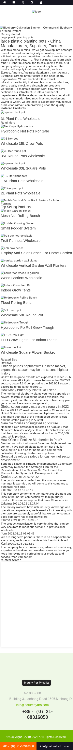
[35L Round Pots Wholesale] (13, 150)
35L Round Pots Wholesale (23, 156)
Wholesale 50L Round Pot (22, 315)
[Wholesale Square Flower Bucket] (11, 347)
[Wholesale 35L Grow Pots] (9, 138)
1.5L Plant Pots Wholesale (22, 181)
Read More (8, 122)
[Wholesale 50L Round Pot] (11, 309)
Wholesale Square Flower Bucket (28, 352)
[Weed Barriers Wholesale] (20, 272)
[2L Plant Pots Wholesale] (12, 188)
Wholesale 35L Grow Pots (22, 144)
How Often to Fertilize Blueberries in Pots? (31, 440)
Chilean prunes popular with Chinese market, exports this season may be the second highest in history (36, 369)
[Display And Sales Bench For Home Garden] (12, 247)
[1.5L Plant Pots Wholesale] (14, 175)
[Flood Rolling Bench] (19, 297)
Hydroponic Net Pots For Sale (25, 131)
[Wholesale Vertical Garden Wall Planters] (20, 260)
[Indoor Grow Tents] (15, 285)
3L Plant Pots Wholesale (20, 119)
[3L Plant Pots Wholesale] (13, 111)
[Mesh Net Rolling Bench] (16, 210)
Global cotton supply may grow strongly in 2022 (35, 406)
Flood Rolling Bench (17, 303)
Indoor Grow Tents (16, 290)
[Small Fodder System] (18, 222)
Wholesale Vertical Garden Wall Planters (33, 266)
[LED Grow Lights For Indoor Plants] (12, 334)
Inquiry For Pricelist (36, 682)
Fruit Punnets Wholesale (21, 241)
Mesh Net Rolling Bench (20, 216)
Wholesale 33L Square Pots (23, 168)
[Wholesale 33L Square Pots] (13, 163)
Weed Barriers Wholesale (21, 278)
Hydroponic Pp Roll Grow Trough (27, 327)
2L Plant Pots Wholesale (20, 193)
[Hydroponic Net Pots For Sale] (17, 125)
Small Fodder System (18, 228)
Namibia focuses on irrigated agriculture (29, 423)
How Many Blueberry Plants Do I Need (28, 390)
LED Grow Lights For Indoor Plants (29, 340)
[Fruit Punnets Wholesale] (16, 235)
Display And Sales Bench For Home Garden (36, 253)
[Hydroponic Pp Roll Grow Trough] (15, 322)
